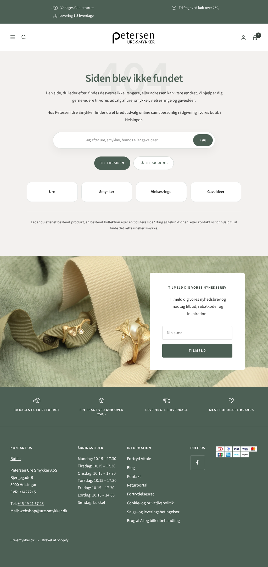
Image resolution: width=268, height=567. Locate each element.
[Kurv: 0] (255, 37)
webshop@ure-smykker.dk (43, 511)
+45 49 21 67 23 (31, 503)
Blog (131, 468)
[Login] (243, 37)
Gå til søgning (153, 163)
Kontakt (134, 476)
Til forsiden (112, 163)
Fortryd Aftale (139, 459)
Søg (202, 140)
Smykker (106, 192)
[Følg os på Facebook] (197, 462)
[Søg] (23, 37)
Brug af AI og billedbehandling (153, 520)
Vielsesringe (161, 192)
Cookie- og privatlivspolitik (150, 503)
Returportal (137, 485)
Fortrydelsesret (140, 494)
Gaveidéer (216, 192)
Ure (52, 192)
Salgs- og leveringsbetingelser (153, 512)
